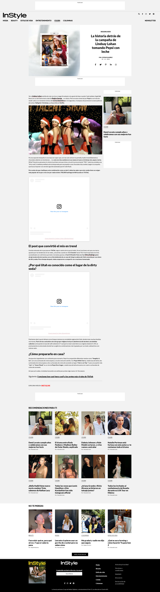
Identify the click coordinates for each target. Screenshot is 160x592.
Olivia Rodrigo (90, 255)
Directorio (118, 578)
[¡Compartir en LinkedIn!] (110, 64)
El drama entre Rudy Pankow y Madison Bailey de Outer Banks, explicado (66, 444)
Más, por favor (80, 554)
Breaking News (106, 31)
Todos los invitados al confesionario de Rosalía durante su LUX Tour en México (118, 489)
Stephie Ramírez (107, 57)
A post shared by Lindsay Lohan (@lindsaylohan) (59, 238)
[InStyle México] (15, 15)
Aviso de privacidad (121, 564)
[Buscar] (139, 14)
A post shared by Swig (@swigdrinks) (59, 333)
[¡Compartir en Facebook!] (95, 64)
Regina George (57, 98)
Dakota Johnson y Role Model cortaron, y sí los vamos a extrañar (91, 444)
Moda (5, 21)
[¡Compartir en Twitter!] (100, 64)
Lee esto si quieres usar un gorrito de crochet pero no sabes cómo (66, 542)
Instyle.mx (45, 385)
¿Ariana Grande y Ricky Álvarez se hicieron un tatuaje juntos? (91, 488)
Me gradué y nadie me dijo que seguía (92, 541)
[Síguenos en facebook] (142, 14)
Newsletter (150, 21)
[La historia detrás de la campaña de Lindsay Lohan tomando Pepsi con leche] (54, 50)
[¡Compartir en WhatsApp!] (116, 64)
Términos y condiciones (119, 569)
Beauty (14, 21)
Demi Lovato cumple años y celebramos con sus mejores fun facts (117, 134)
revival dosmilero (59, 100)
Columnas (68, 21)
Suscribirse (69, 574)
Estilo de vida (27, 21)
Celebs (57, 21)
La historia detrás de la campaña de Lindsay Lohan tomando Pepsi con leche (106, 43)
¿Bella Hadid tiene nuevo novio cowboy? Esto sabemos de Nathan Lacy (39, 488)
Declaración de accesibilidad (120, 583)
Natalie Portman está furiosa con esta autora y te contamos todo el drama (119, 444)
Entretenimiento (43, 21)
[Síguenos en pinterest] (153, 14)
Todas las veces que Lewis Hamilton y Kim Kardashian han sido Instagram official (66, 489)
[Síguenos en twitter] (150, 14)
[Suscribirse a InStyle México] (37, 572)
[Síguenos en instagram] (146, 14)
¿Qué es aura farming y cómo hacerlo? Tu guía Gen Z (119, 542)
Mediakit (118, 574)
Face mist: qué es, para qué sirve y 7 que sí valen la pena (40, 542)
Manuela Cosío (34, 449)
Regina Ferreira (87, 545)
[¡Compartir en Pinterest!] (105, 64)
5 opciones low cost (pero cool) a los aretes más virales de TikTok (65, 376)
